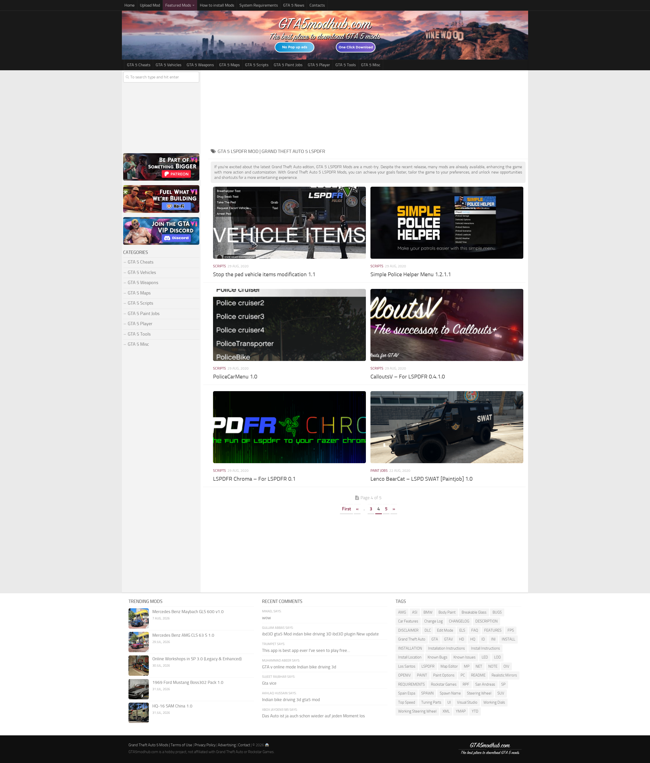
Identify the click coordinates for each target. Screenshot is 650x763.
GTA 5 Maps (229, 64)
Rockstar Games (444, 684)
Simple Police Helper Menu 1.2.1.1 (410, 274)
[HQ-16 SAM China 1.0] (138, 713)
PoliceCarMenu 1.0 (235, 376)
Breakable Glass (474, 612)
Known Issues (464, 657)
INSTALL (508, 639)
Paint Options (443, 675)
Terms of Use (181, 745)
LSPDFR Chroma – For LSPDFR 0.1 (254, 479)
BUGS (497, 612)
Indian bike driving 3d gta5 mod (291, 699)
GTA (434, 639)
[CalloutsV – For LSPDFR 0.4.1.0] (446, 325)
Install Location (409, 657)
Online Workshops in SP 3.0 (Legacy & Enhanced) (196, 658)
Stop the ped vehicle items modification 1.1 (264, 274)
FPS (511, 630)
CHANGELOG (459, 621)
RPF (466, 684)
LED (485, 657)
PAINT (422, 675)
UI (449, 702)
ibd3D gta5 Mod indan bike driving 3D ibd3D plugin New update (320, 633)
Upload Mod (150, 5)
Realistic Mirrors (504, 675)
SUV (500, 693)
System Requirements (258, 5)
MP (466, 666)
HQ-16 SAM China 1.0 (172, 705)
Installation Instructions (446, 648)
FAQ (474, 630)
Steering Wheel (479, 693)
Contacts (317, 5)
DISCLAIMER (408, 630)
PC (463, 675)
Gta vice (269, 683)
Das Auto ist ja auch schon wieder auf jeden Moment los (313, 715)
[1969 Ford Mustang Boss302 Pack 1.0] (138, 689)
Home (129, 5)
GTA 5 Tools (345, 64)
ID (483, 639)
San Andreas (485, 684)
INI (493, 639)
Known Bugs (437, 657)
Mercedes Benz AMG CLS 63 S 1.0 (183, 635)
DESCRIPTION (486, 621)
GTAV (448, 639)
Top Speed (406, 702)
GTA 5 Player (319, 64)
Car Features (408, 621)
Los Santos (406, 666)
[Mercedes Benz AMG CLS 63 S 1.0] (138, 642)
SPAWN (427, 693)
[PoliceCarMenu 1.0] (289, 325)
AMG (402, 612)
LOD (497, 657)
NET (479, 666)
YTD (475, 711)
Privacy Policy (205, 745)
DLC (428, 630)
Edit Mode (445, 630)
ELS (462, 630)
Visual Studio (467, 702)
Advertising (227, 745)
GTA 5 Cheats (138, 64)
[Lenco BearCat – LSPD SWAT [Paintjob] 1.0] (446, 427)
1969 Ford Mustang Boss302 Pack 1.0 (187, 682)
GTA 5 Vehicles (168, 64)
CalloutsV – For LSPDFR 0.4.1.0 (407, 376)
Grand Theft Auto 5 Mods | (149, 745)
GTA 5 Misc (370, 64)
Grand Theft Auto (411, 639)
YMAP (461, 711)
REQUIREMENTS (411, 684)
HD (461, 639)
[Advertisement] (368, 108)
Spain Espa (406, 693)
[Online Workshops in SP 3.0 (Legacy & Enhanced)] (138, 665)
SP (503, 684)
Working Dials (494, 702)
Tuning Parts (431, 702)
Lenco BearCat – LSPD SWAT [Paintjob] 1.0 (421, 479)
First (346, 509)
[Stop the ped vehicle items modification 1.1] (289, 222)
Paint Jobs (379, 471)
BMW (428, 612)
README (478, 675)
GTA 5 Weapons (200, 64)
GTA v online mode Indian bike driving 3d (299, 666)
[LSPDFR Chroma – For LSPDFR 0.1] (289, 427)
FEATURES (492, 630)
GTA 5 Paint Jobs (288, 64)
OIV (506, 666)
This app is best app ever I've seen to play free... (306, 650)
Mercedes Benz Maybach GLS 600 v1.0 (188, 611)
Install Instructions (485, 648)
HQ (472, 639)
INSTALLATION (410, 648)
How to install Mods (217, 5)
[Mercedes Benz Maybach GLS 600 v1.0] (138, 618)
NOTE (492, 666)
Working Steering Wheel (417, 711)
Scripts (219, 266)
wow (266, 617)
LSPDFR (427, 666)
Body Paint (447, 612)
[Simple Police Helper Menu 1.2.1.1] (446, 222)
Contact (244, 745)
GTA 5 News (293, 5)
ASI (414, 612)
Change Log (433, 621)
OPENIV (404, 675)
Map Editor (449, 666)
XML (446, 711)
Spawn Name (450, 693)
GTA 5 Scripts (256, 64)
